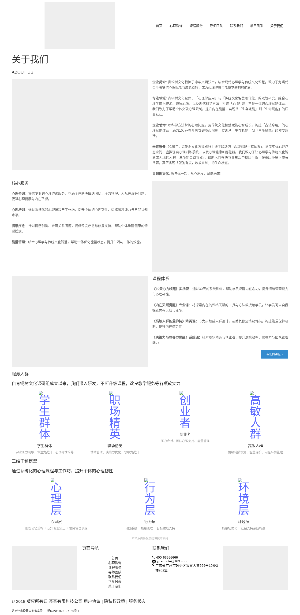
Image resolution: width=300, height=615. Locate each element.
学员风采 (256, 26)
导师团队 (216, 26)
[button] (274, 354)
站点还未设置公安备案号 (27, 611)
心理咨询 (176, 26)
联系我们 (236, 26)
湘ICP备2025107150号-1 (63, 611)
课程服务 (196, 26)
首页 (159, 26)
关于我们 (276, 26)
